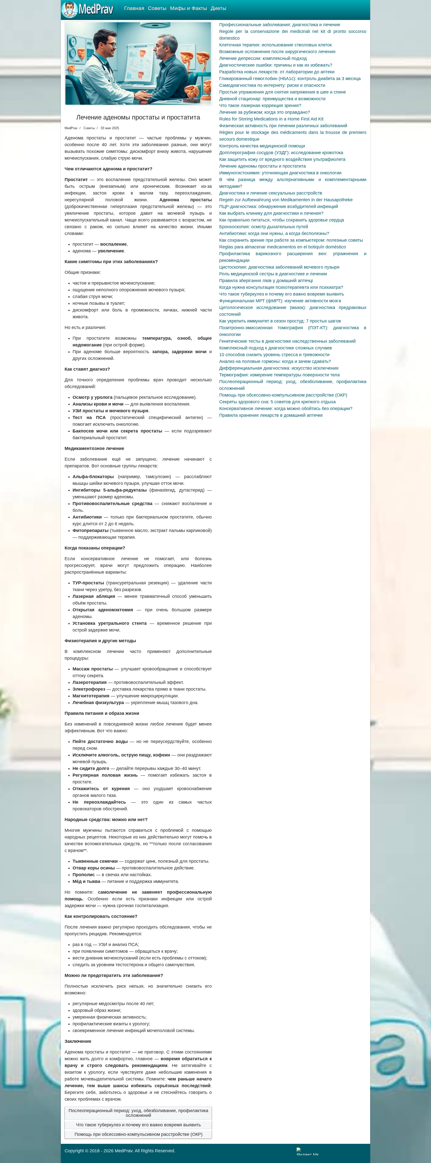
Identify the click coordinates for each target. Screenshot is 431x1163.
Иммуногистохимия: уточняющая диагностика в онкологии (280, 172)
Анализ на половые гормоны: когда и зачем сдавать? (275, 361)
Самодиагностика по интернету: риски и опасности (272, 85)
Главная (134, 8)
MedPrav (123, 1150)
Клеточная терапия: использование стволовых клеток (275, 44)
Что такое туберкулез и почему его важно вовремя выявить (138, 1124)
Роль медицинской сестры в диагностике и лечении (273, 273)
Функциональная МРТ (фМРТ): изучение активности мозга (280, 300)
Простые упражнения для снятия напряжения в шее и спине (282, 92)
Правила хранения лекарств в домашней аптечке (271, 415)
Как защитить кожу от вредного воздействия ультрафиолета (282, 159)
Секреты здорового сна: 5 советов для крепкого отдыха (277, 401)
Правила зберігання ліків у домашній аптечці (266, 280)
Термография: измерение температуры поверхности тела (279, 374)
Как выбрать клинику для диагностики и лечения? (271, 213)
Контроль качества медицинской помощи (262, 145)
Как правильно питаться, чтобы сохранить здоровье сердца (281, 219)
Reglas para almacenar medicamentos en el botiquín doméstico (282, 246)
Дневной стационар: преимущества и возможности (272, 98)
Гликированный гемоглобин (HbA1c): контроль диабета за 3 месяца (290, 78)
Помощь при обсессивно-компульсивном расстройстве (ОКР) (139, 1134)
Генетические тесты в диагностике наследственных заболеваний (287, 341)
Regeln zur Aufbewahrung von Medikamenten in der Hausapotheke (286, 199)
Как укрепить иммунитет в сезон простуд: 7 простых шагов (280, 320)
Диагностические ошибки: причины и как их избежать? (275, 65)
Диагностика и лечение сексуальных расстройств (270, 193)
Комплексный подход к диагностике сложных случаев (275, 347)
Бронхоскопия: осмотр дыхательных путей (263, 226)
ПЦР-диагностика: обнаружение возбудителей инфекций (278, 206)
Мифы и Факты (188, 8)
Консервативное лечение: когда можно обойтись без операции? (285, 408)
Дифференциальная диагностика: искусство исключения (278, 368)
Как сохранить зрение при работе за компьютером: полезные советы (291, 240)
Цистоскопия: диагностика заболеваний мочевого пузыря (279, 267)
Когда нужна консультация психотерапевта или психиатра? (281, 287)
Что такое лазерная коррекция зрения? (260, 105)
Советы (157, 8)
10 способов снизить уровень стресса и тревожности (274, 354)
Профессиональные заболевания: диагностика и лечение (279, 24)
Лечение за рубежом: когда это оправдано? (264, 112)
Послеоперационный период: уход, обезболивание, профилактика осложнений (138, 1113)
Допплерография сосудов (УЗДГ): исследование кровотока (281, 152)
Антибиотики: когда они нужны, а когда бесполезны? (274, 233)
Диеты (218, 8)
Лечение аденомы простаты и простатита (262, 166)
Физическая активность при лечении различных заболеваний (283, 125)
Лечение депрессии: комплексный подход (263, 58)
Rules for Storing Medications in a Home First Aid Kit (271, 118)
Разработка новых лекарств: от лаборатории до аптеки (276, 71)
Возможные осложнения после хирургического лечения (277, 51)
